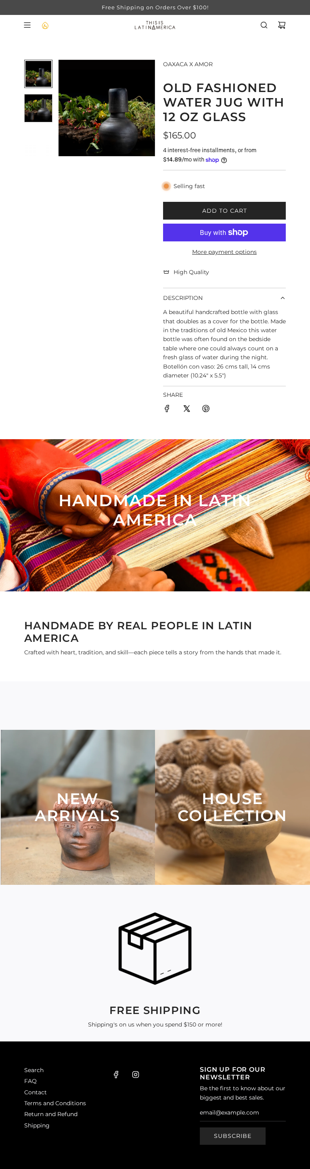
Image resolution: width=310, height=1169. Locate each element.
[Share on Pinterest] (206, 410)
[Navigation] (27, 25)
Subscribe (232, 1136)
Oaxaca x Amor (188, 64)
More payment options (224, 252)
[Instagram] (136, 1074)
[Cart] (282, 25)
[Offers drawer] (45, 25)
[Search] (264, 25)
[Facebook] (116, 1074)
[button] (65, 107)
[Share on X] (186, 410)
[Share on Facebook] (167, 410)
